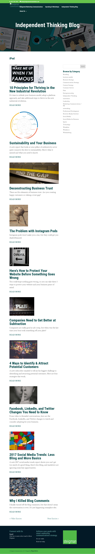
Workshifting (67, 133)
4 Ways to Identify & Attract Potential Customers (28, 365)
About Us (22, 11)
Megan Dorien (34, 551)
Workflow (66, 127)
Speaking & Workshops (52, 7)
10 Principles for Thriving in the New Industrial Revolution (32, 89)
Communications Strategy (71, 82)
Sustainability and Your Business (32, 143)
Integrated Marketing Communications (31, 7)
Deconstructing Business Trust (31, 188)
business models (68, 77)
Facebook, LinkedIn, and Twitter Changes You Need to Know (31, 410)
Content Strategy (68, 85)
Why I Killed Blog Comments (29, 501)
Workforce (66, 130)
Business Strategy (68, 80)
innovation (66, 99)
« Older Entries (15, 518)
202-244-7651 (14, 1)
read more (15, 105)
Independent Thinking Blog (70, 7)
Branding (66, 74)
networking (66, 108)
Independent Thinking (70, 96)
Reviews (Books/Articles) (71, 114)
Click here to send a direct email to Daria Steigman (20, 537)
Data (64, 90)
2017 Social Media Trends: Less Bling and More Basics (32, 456)
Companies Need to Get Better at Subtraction (32, 322)
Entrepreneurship (68, 93)
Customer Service (68, 88)
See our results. (40, 539)
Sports (65, 122)
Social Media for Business (71, 119)
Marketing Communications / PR (72, 105)
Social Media (67, 116)
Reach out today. (40, 542)
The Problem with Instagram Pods (33, 231)
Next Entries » (53, 518)
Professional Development (71, 111)
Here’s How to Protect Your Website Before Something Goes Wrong (32, 274)
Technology (66, 125)
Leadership (66, 101)
